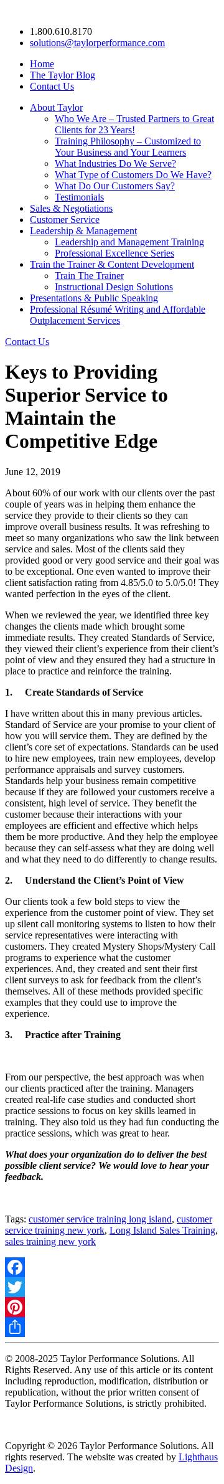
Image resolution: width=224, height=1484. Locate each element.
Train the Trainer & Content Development (112, 264)
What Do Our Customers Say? (115, 186)
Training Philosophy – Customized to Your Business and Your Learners (128, 147)
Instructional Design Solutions (114, 286)
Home (42, 64)
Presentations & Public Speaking (94, 298)
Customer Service (65, 219)
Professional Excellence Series (114, 253)
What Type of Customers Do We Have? (133, 174)
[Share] (112, 1327)
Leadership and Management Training (129, 242)
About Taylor (56, 107)
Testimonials (79, 197)
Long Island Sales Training (162, 1230)
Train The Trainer (89, 275)
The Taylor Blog (62, 75)
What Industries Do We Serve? (115, 163)
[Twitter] (112, 1287)
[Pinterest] (112, 1307)
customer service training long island (100, 1219)
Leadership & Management (83, 230)
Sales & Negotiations (71, 208)
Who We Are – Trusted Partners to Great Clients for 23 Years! (134, 124)
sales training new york (50, 1241)
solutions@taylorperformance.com (97, 42)
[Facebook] (112, 1267)
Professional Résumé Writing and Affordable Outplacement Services (117, 315)
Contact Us (52, 86)
